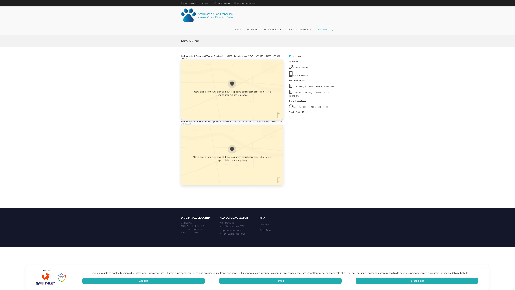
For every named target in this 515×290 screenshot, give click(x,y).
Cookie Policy (265, 230)
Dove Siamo (322, 30)
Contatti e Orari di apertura (299, 30)
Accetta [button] (143, 280)
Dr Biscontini (252, 30)
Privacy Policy (265, 224)
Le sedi (238, 30)
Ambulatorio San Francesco (215, 14)
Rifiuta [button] (280, 280)
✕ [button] (483, 268)
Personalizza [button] (417, 280)
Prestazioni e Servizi (272, 30)
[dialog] (257, 277)
